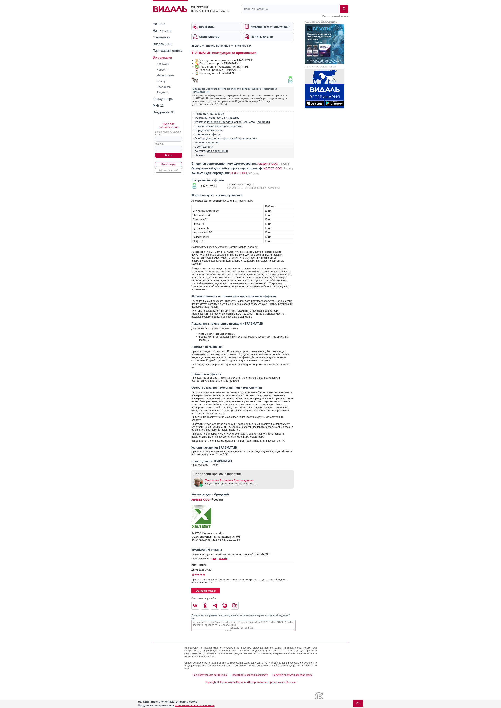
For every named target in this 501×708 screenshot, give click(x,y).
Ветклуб (162, 81)
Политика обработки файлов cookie (292, 675)
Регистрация (168, 164)
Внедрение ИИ (164, 112)
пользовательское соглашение (195, 705)
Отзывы (200, 155)
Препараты (164, 86)
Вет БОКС (163, 63)
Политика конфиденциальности (250, 675)
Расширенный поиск (335, 16)
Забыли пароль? (168, 170)
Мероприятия (165, 75)
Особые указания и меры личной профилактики (226, 138)
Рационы (162, 92)
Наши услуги (162, 30)
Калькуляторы (163, 99)
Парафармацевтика (167, 50)
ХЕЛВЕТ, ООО (273, 168)
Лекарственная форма (209, 113)
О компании (161, 37)
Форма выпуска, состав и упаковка (217, 117)
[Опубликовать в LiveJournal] (225, 606)
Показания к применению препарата (219, 126)
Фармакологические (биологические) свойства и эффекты (232, 121)
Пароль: (159, 144)
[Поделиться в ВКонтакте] (195, 606)
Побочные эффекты (208, 134)
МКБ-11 (158, 105)
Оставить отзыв (206, 590)
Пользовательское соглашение (210, 675)
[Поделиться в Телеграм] (215, 606)
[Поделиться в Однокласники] (205, 606)
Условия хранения (207, 142)
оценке (223, 558)
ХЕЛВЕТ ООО (239, 173)
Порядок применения (209, 130)
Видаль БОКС (163, 44)
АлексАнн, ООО (267, 163)
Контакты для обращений (211, 150)
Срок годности (204, 146)
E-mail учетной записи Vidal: (168, 133)
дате (213, 558)
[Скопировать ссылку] (235, 606)
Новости (159, 24)
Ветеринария (162, 57)
